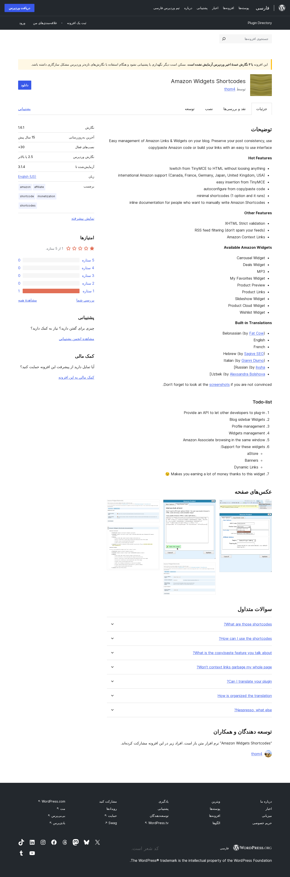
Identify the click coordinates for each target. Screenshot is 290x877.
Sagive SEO (254, 353)
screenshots (219, 384)
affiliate (39, 187)
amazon (25, 187)
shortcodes (28, 205)
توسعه (189, 108)
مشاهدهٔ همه (27, 300)
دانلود (24, 85)
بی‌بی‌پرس (56, 816)
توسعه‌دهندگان (159, 816)
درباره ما (266, 801)
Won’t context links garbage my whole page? (234, 667)
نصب (209, 108)
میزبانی (267, 816)
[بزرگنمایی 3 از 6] (209, 505)
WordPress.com (51, 801)
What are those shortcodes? (248, 624)
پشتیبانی (24, 108)
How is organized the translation (245, 696)
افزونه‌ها (214, 816)
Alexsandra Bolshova (247, 374)
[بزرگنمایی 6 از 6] (153, 532)
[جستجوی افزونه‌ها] (223, 38)
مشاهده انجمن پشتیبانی (76, 338)
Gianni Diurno (253, 360)
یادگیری (164, 801)
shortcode (27, 196)
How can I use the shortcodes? (245, 638)
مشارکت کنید (108, 801)
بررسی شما (85, 300)
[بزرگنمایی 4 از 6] (209, 569)
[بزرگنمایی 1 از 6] (265, 505)
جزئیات (261, 108)
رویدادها (111, 808)
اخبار (269, 808)
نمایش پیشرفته (82, 218)
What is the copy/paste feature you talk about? (232, 653)
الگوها (216, 823)
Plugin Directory (260, 23)
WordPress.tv (157, 823)
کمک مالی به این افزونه (76, 377)
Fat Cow (256, 333)
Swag (111, 823)
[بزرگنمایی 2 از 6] (265, 519)
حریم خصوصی (262, 823)
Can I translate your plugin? (249, 681)
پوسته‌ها (215, 808)
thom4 (229, 89)
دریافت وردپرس (19, 8)
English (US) (27, 176)
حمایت (110, 816)
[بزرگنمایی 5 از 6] (153, 505)
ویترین (216, 801)
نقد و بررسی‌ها (234, 108)
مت (60, 808)
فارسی (224, 848)
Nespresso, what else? (253, 710)
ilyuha (260, 367)
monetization (46, 196)
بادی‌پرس (57, 823)
